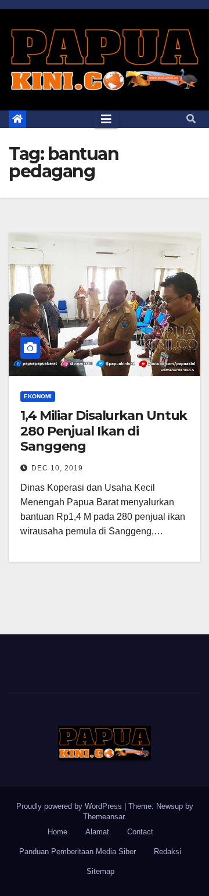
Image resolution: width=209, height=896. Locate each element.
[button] (191, 119)
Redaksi (167, 851)
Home (57, 831)
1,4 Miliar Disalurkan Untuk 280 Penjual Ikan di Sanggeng (103, 431)
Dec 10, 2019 (57, 468)
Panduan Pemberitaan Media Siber (77, 851)
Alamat (97, 831)
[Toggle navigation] (106, 119)
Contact (140, 831)
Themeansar (103, 816)
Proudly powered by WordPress (70, 806)
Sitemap (100, 871)
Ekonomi (38, 396)
